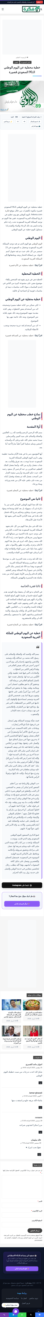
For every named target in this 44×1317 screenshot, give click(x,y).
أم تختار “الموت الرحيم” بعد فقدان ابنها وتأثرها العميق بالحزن (33, 1041)
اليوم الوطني (37, 243)
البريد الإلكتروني (36, 1211)
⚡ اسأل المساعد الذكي (22, 904)
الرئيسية (24, 57)
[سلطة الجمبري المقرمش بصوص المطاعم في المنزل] (32, 1004)
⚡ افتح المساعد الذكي (22, 1269)
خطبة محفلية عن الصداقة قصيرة (19, 335)
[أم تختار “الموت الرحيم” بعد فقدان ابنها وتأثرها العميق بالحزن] (32, 1031)
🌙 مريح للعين (8, 121)
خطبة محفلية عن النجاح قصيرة (20, 624)
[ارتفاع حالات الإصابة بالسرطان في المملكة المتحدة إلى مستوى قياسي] (11, 1004)
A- (17, 121)
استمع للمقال (35, 121)
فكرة (7, 210)
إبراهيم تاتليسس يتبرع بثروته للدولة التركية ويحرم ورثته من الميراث (12, 1041)
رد (40, 1083)
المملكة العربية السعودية (32, 258)
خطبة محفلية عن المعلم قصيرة (20, 490)
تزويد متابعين (33, 1298)
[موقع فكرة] (31, 9)
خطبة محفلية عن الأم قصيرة (21, 265)
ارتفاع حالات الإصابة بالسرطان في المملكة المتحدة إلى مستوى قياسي (12, 1014)
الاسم (40, 1201)
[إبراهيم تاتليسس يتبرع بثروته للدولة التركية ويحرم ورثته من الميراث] (11, 1031)
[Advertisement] (22, 37)
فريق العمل (26, 1303)
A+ (24, 121)
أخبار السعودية (25, 62)
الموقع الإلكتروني (37, 1220)
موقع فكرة (28, 1283)
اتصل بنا (24, 1298)
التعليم (18, 57)
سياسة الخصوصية (12, 1298)
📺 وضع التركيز (35, 126)
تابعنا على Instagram (22, 885)
